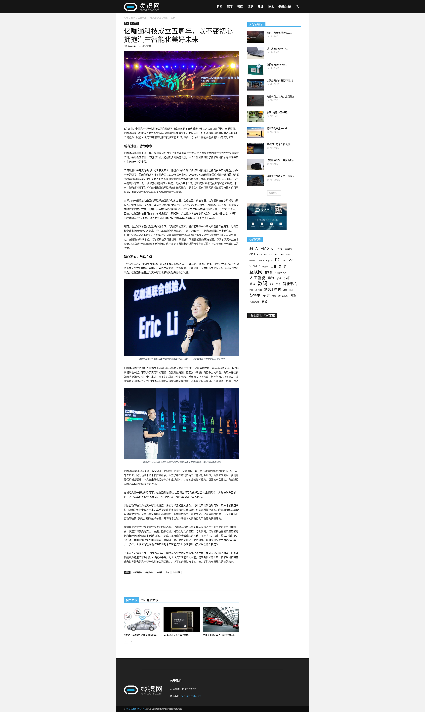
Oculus (261, 260)
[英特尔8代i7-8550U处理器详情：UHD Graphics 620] (255, 69)
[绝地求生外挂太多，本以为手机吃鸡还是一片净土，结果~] (255, 180)
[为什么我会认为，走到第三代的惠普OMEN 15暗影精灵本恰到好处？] (255, 100)
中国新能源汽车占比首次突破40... (219, 635)
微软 (252, 284)
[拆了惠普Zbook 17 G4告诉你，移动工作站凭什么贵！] (255, 53)
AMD (265, 248)
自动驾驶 (176, 572)
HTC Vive (285, 254)
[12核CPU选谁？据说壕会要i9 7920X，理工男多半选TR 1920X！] (255, 148)
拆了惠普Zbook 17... (277, 48)
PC (278, 259)
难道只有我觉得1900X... (279, 32)
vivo (285, 260)
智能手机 (290, 284)
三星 (273, 266)
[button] (297, 6)
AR (272, 248)
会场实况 (142, 18)
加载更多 (273, 192)
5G (251, 248)
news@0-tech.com (191, 696)
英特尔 (254, 295)
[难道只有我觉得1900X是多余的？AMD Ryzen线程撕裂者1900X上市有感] (255, 37)
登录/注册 (284, 6)
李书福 (159, 572)
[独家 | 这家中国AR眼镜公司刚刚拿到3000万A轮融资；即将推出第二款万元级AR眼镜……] (255, 116)
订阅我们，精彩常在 (262, 315)
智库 (240, 6)
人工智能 (257, 278)
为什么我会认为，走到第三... (282, 96)
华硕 (278, 278)
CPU (252, 254)
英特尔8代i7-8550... (277, 64)
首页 (126, 18)
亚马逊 (268, 272)
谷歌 (293, 295)
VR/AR (254, 266)
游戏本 (258, 290)
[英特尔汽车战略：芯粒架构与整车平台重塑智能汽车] (142, 619)
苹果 (266, 295)
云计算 (283, 266)
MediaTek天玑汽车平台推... (177, 635)
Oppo (269, 260)
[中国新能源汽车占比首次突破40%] (221, 619)
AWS (279, 248)
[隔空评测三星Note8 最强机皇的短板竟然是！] (255, 132)
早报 (272, 284)
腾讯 (291, 289)
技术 (271, 6)
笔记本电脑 (272, 289)
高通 (264, 301)
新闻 (219, 6)
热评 (260, 6)
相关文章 (131, 600)
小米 (287, 278)
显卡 (278, 284)
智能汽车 (149, 572)
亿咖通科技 (137, 572)
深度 (230, 6)
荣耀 (274, 296)
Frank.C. (132, 46)
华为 (271, 278)
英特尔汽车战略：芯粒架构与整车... (141, 635)
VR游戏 (265, 266)
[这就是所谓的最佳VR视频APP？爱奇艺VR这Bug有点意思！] (255, 85)
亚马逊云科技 (280, 272)
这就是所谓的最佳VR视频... (281, 80)
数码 (262, 283)
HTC (277, 254)
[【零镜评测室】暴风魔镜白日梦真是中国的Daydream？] (255, 164)
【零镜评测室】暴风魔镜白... (282, 160)
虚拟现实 (283, 295)
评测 (250, 6)
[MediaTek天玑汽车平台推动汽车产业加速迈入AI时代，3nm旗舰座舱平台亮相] (182, 619)
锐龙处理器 (254, 301)
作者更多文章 (149, 600)
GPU (271, 254)
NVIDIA (252, 261)
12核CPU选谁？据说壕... (279, 144)
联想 (285, 290)
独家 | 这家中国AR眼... (278, 112)
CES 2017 (288, 249)
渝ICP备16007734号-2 (136, 709)
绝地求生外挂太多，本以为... (282, 176)
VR (291, 260)
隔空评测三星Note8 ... (278, 128)
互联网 (255, 272)
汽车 (167, 572)
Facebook (262, 254)
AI (257, 248)
